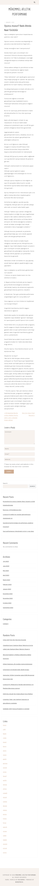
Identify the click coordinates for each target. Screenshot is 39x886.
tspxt (4, 742)
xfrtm (5, 789)
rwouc (5, 810)
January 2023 (7, 589)
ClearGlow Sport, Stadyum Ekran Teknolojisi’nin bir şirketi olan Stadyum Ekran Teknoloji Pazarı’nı (18, 647)
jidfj (4, 729)
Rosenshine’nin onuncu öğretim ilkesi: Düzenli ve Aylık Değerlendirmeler (19, 503)
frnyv (4, 823)
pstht (5, 780)
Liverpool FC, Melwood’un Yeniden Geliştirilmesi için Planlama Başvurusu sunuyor (18, 686)
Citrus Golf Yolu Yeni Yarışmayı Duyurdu (14, 640)
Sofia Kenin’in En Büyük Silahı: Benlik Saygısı (16, 669)
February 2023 (7, 584)
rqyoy (4, 755)
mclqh (5, 844)
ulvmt (5, 848)
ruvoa (5, 831)
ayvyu (5, 814)
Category (5, 623)
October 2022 (7, 603)
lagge (5, 840)
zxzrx (4, 751)
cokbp (5, 801)
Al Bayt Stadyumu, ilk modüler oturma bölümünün (17, 664)
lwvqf (5, 776)
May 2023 (6, 570)
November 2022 (8, 598)
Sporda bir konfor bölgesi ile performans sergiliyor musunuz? (18, 524)
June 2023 (6, 566)
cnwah (5, 793)
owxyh (5, 827)
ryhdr (4, 738)
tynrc (4, 725)
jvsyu (4, 772)
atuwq (5, 806)
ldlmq (5, 784)
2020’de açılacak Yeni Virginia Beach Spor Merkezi (18, 694)
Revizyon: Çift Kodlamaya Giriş (12, 510)
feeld (4, 734)
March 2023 (6, 580)
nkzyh (5, 797)
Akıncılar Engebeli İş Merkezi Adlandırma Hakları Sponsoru (17, 656)
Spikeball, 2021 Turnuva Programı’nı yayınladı (16, 709)
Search (5, 483)
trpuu (5, 818)
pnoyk (5, 767)
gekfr (5, 759)
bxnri (4, 746)
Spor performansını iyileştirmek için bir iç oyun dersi (18, 531)
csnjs (5, 852)
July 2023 (6, 561)
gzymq (5, 763)
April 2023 (6, 575)
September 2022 (8, 607)
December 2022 (8, 593)
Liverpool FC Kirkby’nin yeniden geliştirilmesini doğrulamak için (16, 516)
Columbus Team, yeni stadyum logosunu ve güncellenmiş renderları (16, 701)
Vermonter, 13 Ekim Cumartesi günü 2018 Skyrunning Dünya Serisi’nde (18, 677)
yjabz (4, 835)
